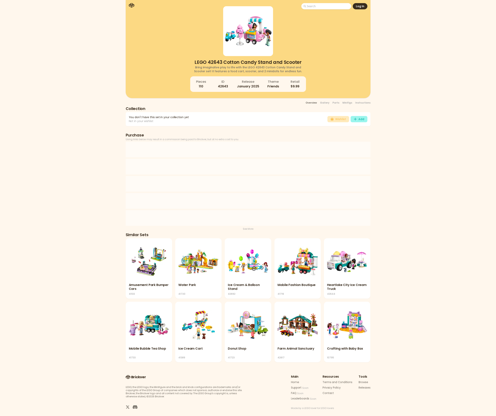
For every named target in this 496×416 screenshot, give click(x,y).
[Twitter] (128, 406)
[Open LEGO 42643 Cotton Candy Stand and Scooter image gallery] (248, 31)
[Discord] (135, 406)
